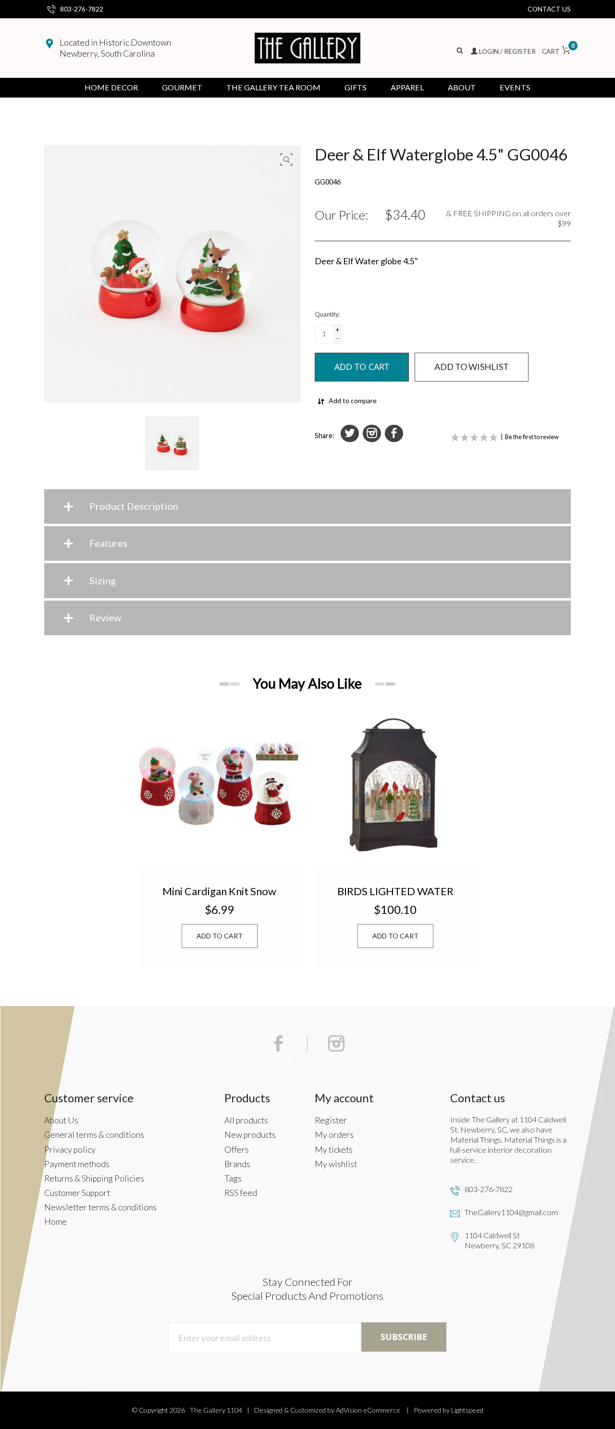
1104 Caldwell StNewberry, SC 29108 (499, 1240)
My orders (334, 1135)
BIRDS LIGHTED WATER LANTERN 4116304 (395, 891)
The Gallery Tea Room (273, 87)
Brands (237, 1164)
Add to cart (220, 936)
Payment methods (77, 1164)
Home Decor (111, 87)
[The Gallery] (307, 48)
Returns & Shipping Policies (94, 1178)
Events (515, 87)
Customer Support (77, 1193)
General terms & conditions (94, 1135)
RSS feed (240, 1193)
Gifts (355, 87)
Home (55, 1222)
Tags (233, 1178)
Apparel (407, 87)
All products (246, 1120)
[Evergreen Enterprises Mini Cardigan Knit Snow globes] (219, 784)
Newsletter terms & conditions (100, 1207)
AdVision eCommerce (368, 1410)
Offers (236, 1150)
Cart (556, 51)
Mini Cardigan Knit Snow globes (219, 891)
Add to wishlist (471, 366)
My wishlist (336, 1164)
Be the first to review (532, 437)
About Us (61, 1120)
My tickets (334, 1150)
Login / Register (507, 51)
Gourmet (182, 87)
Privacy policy (70, 1150)
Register (331, 1120)
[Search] (460, 51)
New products (250, 1135)
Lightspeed (467, 1410)
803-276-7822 (81, 9)
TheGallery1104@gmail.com (511, 1212)
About (462, 87)
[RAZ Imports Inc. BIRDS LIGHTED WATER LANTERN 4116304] (395, 784)
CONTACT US (549, 9)
